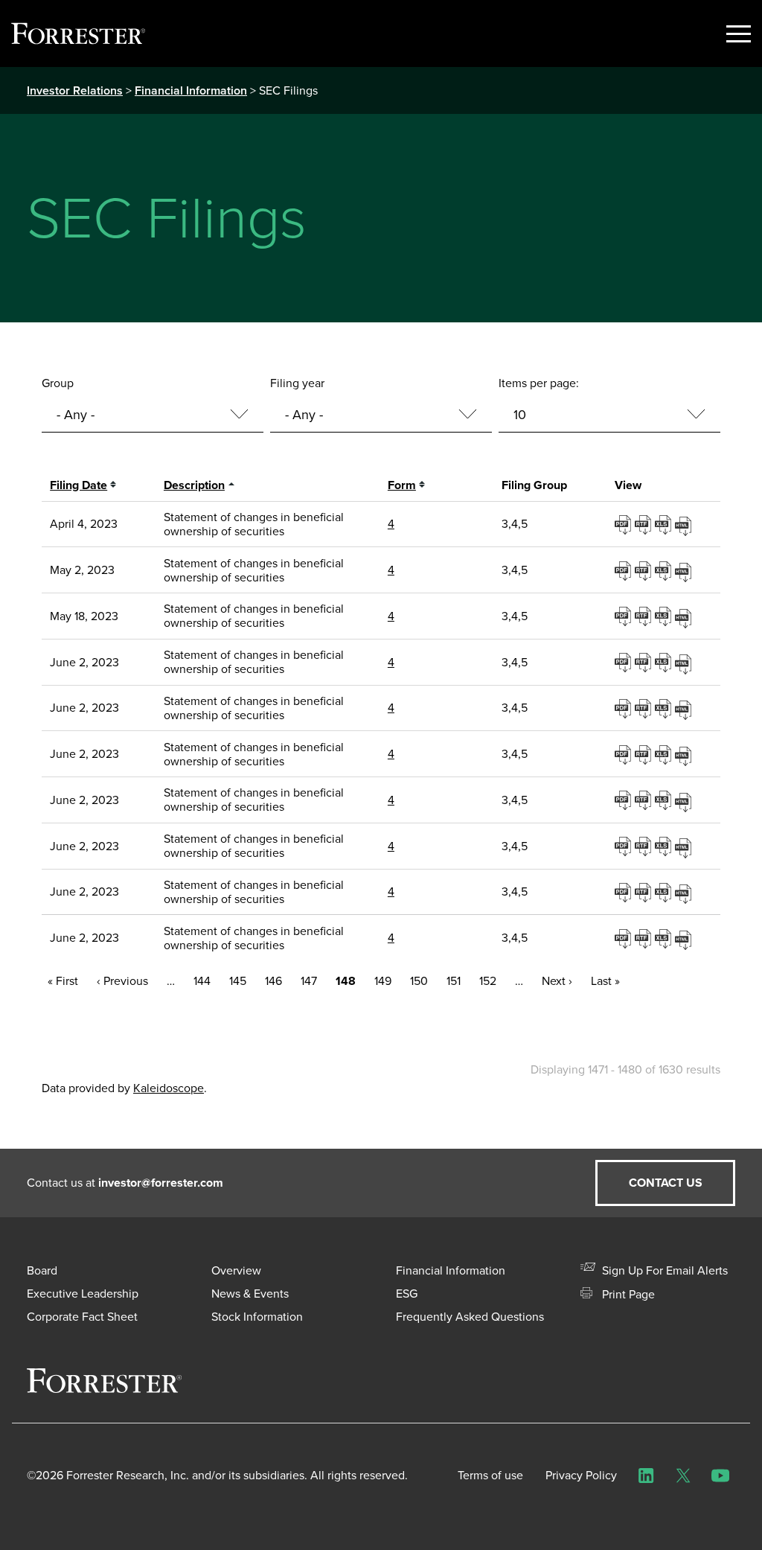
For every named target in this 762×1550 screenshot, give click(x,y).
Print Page (627, 1294)
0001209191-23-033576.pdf (625, 892)
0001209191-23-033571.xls (665, 799)
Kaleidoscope (168, 1088)
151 (453, 980)
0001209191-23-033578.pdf (625, 938)
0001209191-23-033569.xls (665, 754)
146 (273, 980)
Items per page (537, 383)
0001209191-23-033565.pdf (625, 662)
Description (194, 485)
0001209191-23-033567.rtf (645, 708)
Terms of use (490, 1475)
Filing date (78, 485)
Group (58, 383)
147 (309, 980)
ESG (406, 1293)
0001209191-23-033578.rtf (645, 938)
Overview (236, 1270)
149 (382, 980)
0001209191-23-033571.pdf (625, 799)
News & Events (250, 1293)
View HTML (685, 524)
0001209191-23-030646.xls (665, 616)
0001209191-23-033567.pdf (625, 708)
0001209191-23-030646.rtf (645, 616)
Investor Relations (75, 90)
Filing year (297, 383)
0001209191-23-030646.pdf (625, 616)
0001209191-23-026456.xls (665, 570)
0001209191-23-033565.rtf (645, 662)
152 (487, 980)
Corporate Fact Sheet (82, 1316)
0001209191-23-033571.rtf (645, 799)
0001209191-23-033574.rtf (645, 846)
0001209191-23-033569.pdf (625, 754)
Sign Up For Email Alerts (663, 1270)
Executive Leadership (82, 1293)
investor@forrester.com (160, 1182)
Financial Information (191, 90)
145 (237, 980)
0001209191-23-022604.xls (665, 524)
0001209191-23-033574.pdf (625, 846)
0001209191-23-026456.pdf (625, 570)
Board (42, 1270)
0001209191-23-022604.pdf (625, 524)
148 (346, 980)
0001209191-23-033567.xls (665, 708)
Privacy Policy (581, 1475)
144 (202, 980)
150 (419, 980)
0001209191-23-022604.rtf (645, 524)
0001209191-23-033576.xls (665, 892)
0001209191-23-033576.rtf (645, 892)
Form (402, 485)
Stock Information (257, 1316)
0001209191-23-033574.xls (665, 846)
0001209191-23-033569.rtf (645, 754)
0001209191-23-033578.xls (665, 938)
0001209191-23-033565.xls (665, 662)
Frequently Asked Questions (470, 1316)
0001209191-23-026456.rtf (645, 570)
